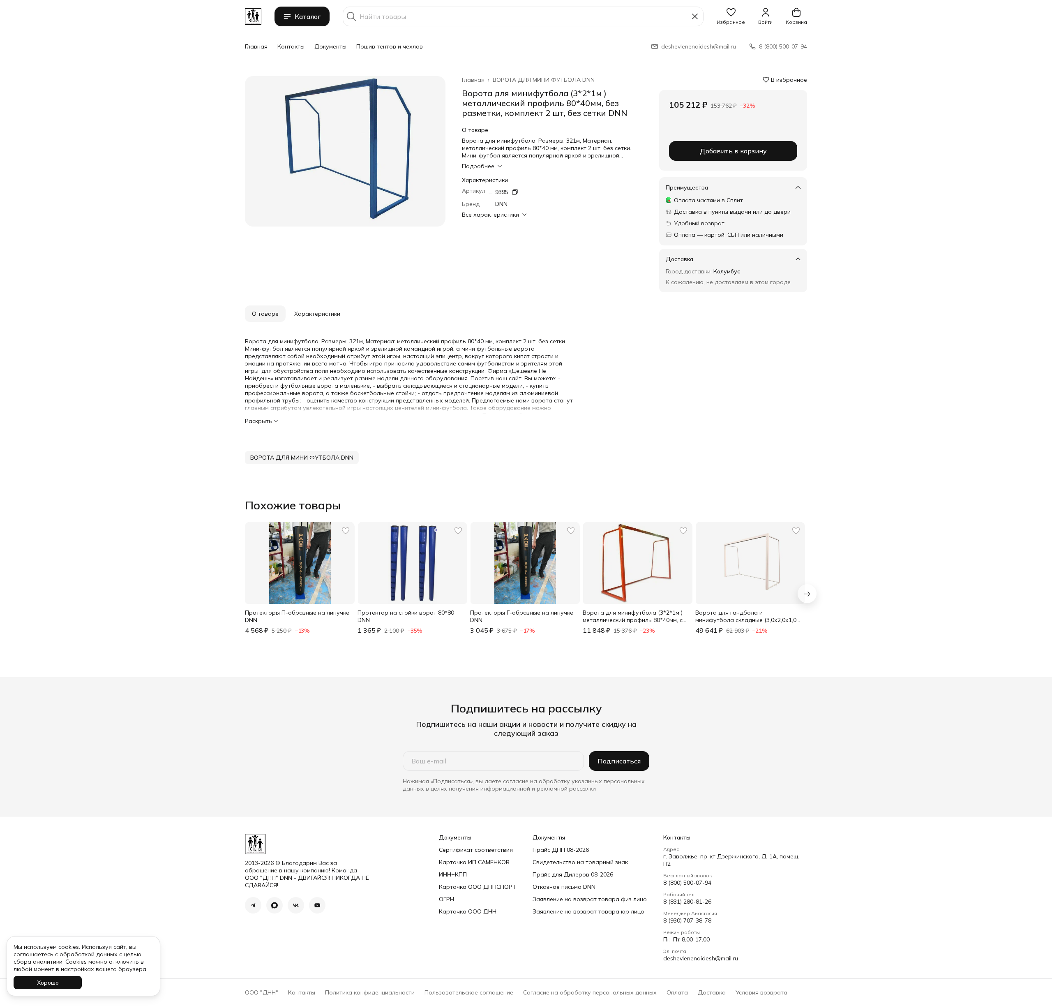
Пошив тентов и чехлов (389, 46)
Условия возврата (761, 992)
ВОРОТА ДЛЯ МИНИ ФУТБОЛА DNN (544, 79)
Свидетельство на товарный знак (580, 862)
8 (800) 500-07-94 (687, 882)
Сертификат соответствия (476, 849)
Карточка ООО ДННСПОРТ (477, 886)
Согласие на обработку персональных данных (590, 992)
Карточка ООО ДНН (467, 911)
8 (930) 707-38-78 (687, 920)
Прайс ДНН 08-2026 (561, 849)
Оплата (677, 992)
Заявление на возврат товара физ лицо (590, 899)
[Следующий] (807, 593)
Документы (330, 46)
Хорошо (48, 982)
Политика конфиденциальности (370, 992)
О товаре (265, 313)
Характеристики (317, 313)
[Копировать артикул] (515, 192)
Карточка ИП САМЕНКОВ (474, 862)
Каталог (308, 16)
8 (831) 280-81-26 (687, 901)
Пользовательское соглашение (468, 992)
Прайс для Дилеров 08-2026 (573, 874)
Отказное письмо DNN (564, 886)
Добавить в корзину (733, 151)
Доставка (712, 992)
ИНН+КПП (453, 874)
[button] (731, 16)
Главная (256, 46)
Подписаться (619, 761)
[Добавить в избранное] (346, 531)
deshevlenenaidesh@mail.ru (700, 958)
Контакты (291, 46)
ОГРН (446, 899)
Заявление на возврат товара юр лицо (588, 911)
